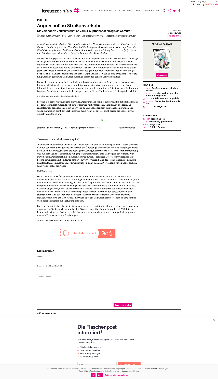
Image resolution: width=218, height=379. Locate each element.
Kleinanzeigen (105, 10)
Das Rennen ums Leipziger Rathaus (161, 89)
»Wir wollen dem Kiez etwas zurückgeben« (162, 94)
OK (93, 375)
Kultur (139, 10)
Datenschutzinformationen (116, 375)
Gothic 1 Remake (154, 127)
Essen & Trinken (152, 10)
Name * (40, 256)
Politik (117, 10)
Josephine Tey (154, 119)
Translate (213, 4)
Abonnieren (162, 75)
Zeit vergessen (156, 106)
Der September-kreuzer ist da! (163, 102)
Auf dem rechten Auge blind (163, 98)
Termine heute (89, 10)
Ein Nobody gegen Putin (157, 122)
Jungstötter (151, 124)
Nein (100, 375)
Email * (49, 266)
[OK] (215, 372)
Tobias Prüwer (174, 33)
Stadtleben (128, 10)
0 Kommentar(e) (174, 36)
